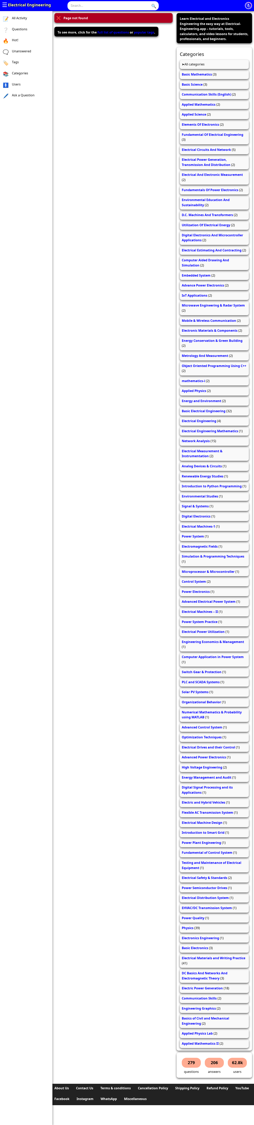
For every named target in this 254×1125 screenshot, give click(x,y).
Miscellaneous (135, 1099)
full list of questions (113, 32)
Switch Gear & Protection (201, 672)
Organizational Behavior (201, 702)
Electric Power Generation (202, 988)
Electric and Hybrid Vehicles (203, 802)
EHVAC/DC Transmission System (207, 908)
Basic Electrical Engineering (203, 411)
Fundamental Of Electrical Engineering (212, 134)
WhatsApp (109, 1099)
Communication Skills (199, 998)
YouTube (242, 1088)
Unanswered (21, 51)
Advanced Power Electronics (204, 757)
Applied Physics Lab (197, 1033)
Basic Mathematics (197, 74)
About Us (61, 1088)
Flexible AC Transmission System (207, 812)
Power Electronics (196, 591)
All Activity (19, 18)
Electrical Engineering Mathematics (210, 431)
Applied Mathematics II (200, 1043)
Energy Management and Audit (206, 777)
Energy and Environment (201, 401)
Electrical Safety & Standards (204, 878)
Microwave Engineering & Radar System (213, 305)
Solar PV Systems (195, 692)
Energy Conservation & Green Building (212, 340)
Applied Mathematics (199, 104)
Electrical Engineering (29, 5)
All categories (194, 64)
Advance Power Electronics (203, 285)
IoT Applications (194, 295)
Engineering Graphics (199, 1008)
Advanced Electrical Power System (209, 601)
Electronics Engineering (200, 938)
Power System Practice (199, 622)
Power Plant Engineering (201, 842)
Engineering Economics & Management (213, 642)
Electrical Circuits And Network (206, 150)
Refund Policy (217, 1088)
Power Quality (193, 918)
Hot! (15, 40)
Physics (187, 928)
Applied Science (194, 114)
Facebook (61, 1099)
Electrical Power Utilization (203, 632)
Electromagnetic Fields (200, 546)
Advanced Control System (202, 727)
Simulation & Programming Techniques (213, 556)
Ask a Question (23, 95)
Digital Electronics (196, 516)
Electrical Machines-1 (198, 526)
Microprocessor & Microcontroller (208, 571)
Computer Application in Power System (213, 657)
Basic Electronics (195, 948)
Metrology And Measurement (205, 356)
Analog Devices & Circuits (202, 466)
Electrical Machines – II (200, 611)
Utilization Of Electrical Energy (206, 225)
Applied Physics (194, 391)
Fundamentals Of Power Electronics (210, 190)
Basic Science (192, 84)
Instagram (85, 1099)
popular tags (144, 32)
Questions (19, 29)
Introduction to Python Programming (212, 486)
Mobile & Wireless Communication (209, 320)
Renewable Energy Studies (202, 476)
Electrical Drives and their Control (208, 747)
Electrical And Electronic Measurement (212, 174)
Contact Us (84, 1088)
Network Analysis (196, 441)
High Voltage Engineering (202, 767)
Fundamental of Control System (207, 852)
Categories (20, 73)
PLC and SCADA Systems (201, 682)
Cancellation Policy (153, 1088)
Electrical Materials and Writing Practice (213, 958)
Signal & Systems (195, 506)
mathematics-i (193, 381)
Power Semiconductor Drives (204, 888)
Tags (15, 62)
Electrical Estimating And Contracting (211, 250)
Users (16, 84)
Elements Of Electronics (200, 124)
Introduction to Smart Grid (203, 832)
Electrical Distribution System (205, 898)
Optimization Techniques (202, 737)
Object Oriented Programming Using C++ (214, 366)
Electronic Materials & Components (210, 330)
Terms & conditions (115, 1088)
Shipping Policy (187, 1088)
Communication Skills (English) (206, 94)
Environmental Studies (200, 496)
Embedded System (196, 275)
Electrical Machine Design (202, 822)
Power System (193, 536)
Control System (194, 581)
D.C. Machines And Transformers (207, 215)
